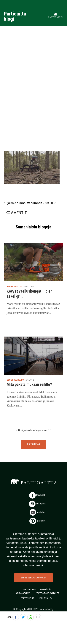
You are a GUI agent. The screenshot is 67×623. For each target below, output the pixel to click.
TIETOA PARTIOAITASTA (47, 593)
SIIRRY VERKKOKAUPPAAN (33, 577)
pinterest (40, 520)
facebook (40, 495)
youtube (40, 512)
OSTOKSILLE (29, 589)
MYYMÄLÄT (45, 589)
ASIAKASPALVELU (23, 593)
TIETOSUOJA (27, 598)
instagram (41, 503)
